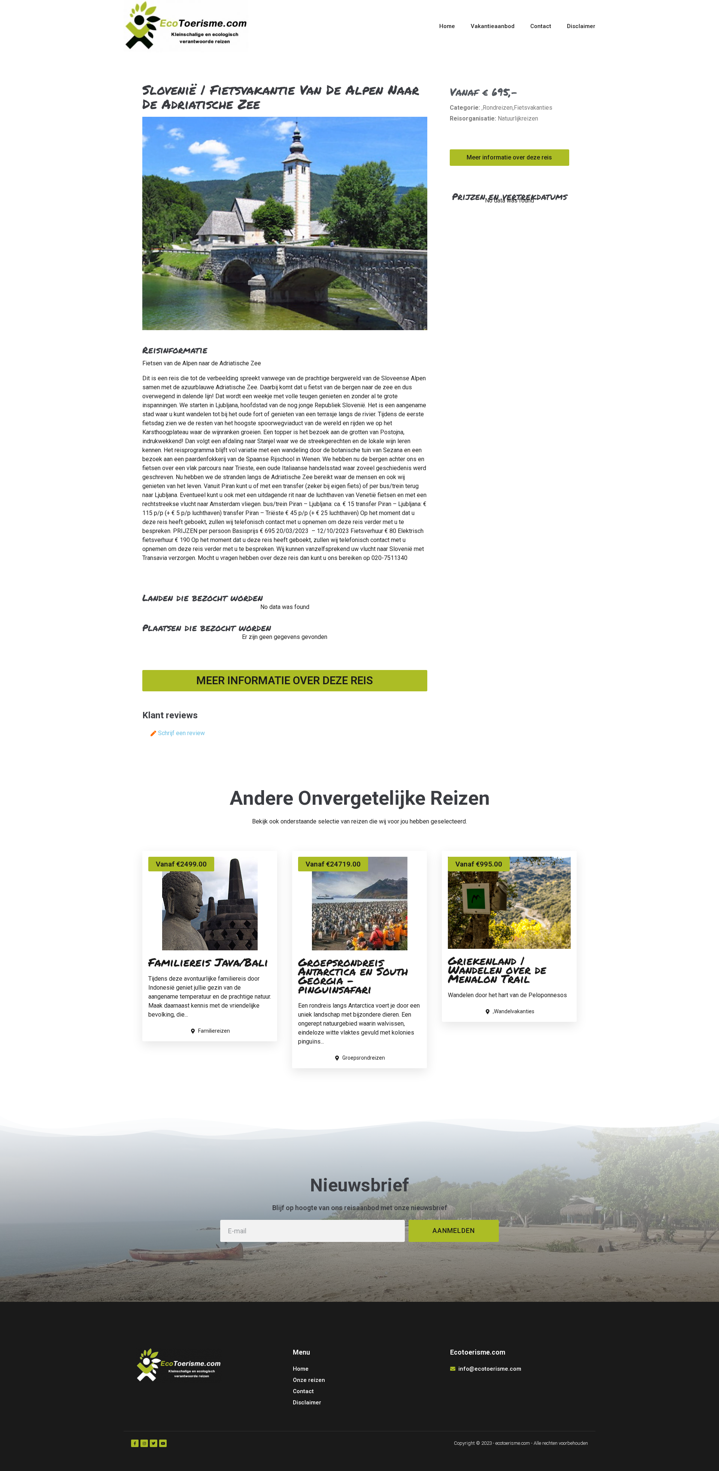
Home (447, 26)
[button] (284, 680)
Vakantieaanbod (493, 26)
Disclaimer (581, 26)
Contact (540, 26)
